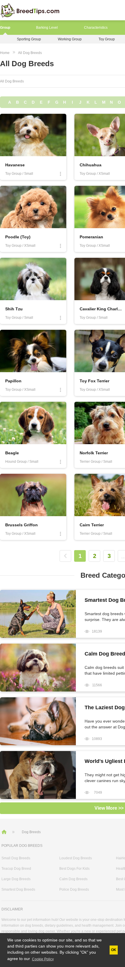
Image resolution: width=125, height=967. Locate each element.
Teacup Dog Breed (16, 868)
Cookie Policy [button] (43, 959)
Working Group (70, 39)
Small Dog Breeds (15, 858)
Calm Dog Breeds (73, 879)
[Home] (4, 832)
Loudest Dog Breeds (75, 858)
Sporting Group (29, 39)
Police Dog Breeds (74, 889)
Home (5, 53)
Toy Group (107, 39)
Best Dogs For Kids (74, 868)
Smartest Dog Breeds (18, 889)
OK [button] (113, 950)
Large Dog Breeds (16, 879)
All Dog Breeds (30, 53)
